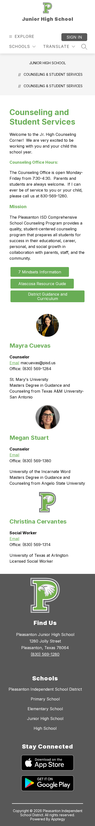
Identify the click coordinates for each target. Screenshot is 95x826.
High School (45, 728)
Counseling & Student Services (53, 86)
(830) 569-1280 (45, 654)
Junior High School (47, 63)
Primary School (45, 699)
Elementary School (45, 708)
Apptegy (58, 819)
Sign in (74, 37)
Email (14, 362)
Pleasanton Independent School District (45, 689)
